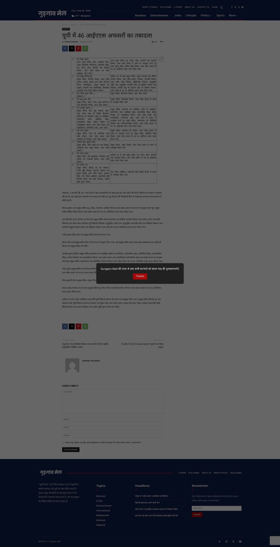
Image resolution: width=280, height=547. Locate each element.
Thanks (140, 276)
